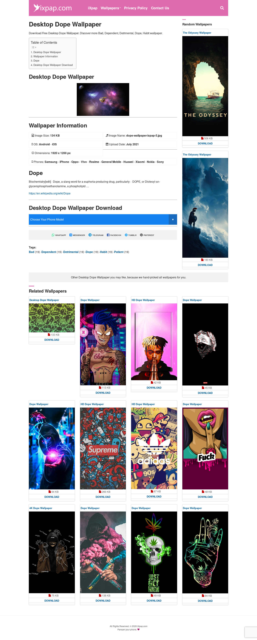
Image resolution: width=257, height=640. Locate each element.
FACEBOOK (115, 235)
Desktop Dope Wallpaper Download (53, 65)
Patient (119, 252)
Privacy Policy (135, 7)
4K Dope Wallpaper (40, 508)
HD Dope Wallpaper (143, 300)
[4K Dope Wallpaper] (52, 552)
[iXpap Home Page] (52, 7)
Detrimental (71, 252)
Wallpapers (110, 7)
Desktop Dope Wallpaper (47, 52)
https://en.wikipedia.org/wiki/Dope (49, 193)
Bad (32, 252)
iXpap (92, 7)
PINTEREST (148, 235)
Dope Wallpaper (90, 300)
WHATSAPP (60, 235)
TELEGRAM (97, 235)
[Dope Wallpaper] (103, 344)
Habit (104, 252)
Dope (36, 60)
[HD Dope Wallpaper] (154, 341)
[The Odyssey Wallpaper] (205, 86)
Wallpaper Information (45, 56)
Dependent (49, 252)
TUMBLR (132, 235)
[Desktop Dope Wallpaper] (103, 99)
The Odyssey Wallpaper (197, 32)
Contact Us (160, 7)
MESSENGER (78, 235)
